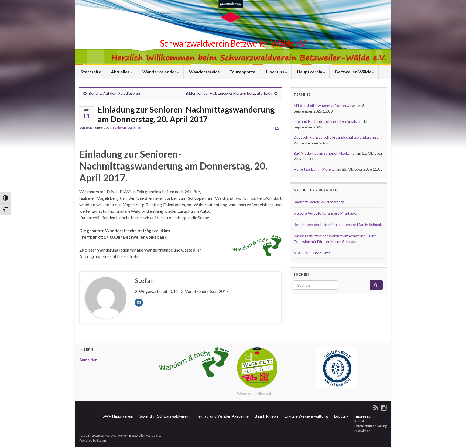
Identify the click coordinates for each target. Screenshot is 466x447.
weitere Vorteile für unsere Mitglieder (326, 213)
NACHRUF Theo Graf (312, 252)
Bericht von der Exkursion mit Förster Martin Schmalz (338, 224)
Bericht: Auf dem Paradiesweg (114, 93)
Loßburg (340, 416)
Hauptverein (309, 71)
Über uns (275, 71)
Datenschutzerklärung (370, 426)
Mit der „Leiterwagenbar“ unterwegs (325, 105)
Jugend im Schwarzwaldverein (164, 416)
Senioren (119, 128)
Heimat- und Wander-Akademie (222, 416)
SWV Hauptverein (117, 416)
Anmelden (88, 359)
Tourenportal (242, 71)
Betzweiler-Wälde (353, 71)
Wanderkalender (159, 71)
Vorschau (134, 128)
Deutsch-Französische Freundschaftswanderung (335, 137)
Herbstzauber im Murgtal (314, 169)
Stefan (90, 128)
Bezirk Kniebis (266, 416)
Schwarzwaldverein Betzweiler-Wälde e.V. (233, 43)
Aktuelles (120, 71)
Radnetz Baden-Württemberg (319, 201)
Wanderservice (204, 71)
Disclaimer (362, 431)
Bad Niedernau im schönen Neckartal (324, 153)
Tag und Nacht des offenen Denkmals (325, 121)
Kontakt (360, 421)
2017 (107, 128)
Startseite (90, 71)
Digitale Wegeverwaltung (306, 416)
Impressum (364, 416)
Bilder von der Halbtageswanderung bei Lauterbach (229, 93)
